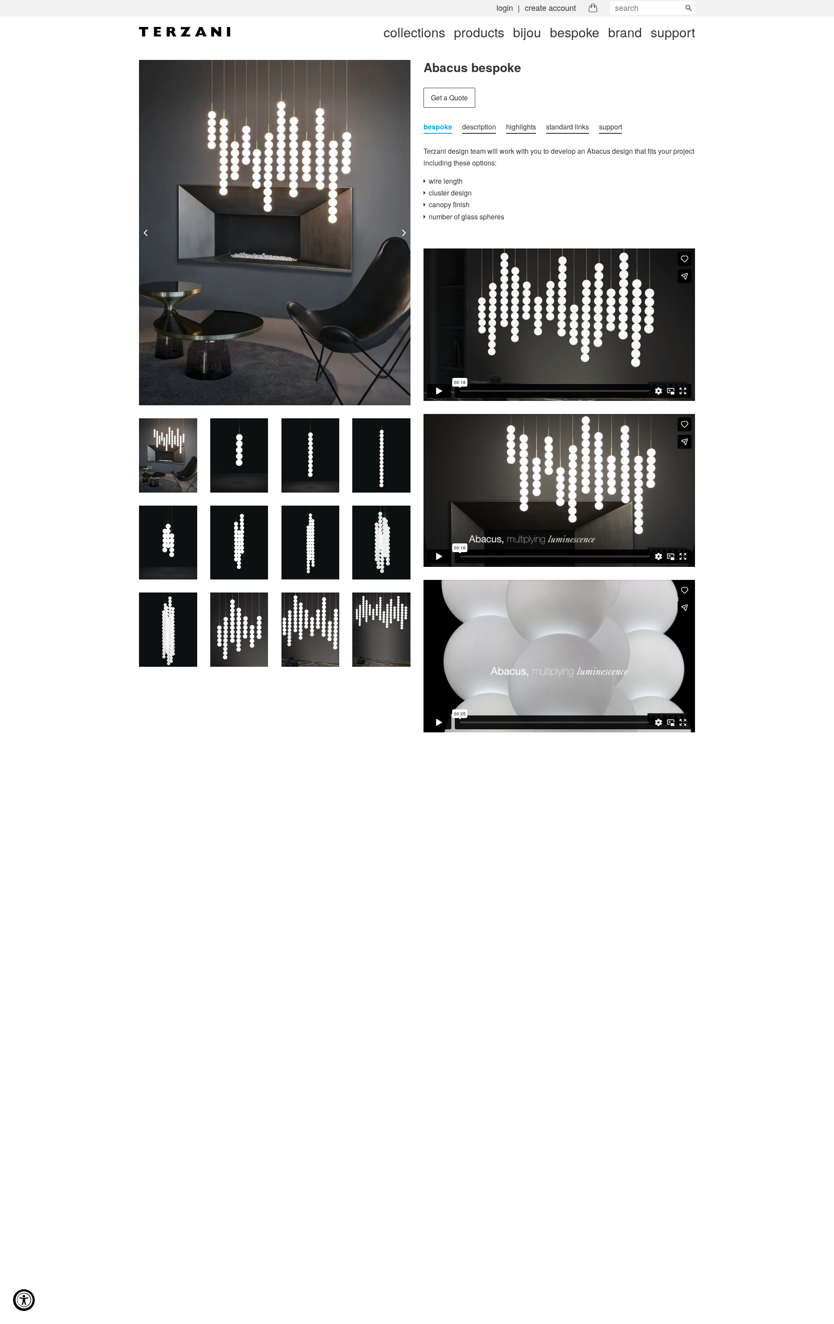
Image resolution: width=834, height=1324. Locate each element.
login (504, 7)
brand (625, 32)
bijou (527, 32)
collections (414, 32)
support (673, 32)
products (479, 32)
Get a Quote (449, 98)
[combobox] (652, 8)
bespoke (574, 32)
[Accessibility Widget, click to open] (24, 1300)
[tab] (438, 127)
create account (550, 7)
